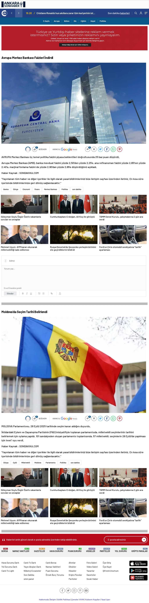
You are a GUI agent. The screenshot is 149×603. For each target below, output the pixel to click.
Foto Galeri (92, 562)
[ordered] (39, 293)
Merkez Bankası (50, 189)
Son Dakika (29, 575)
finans (37, 189)
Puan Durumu (74, 550)
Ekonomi (26, 189)
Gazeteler (39, 550)
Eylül (15, 462)
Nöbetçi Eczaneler (32, 570)
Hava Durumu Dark (10, 562)
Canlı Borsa (51, 562)
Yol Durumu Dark (9, 566)
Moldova (37, 462)
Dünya (15, 189)
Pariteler (105, 550)
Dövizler (72, 566)
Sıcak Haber (92, 579)
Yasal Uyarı (105, 599)
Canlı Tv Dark (30, 562)
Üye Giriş (107, 562)
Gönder (10, 293)
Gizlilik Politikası (63, 599)
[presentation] (11, 13)
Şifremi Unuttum (110, 570)
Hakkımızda (44, 599)
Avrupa (57, 21)
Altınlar (72, 562)
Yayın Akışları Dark (32, 566)
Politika (103, 21)
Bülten (66, 21)
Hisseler (90, 550)
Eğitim (83, 21)
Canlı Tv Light (7, 570)
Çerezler (74, 599)
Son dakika (119, 13)
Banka (6, 189)
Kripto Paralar (140, 550)
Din (75, 21)
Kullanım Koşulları (92, 599)
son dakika (76, 189)
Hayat (93, 21)
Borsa (4, 550)
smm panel (29, 579)
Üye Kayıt (107, 566)
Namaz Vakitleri (21, 550)
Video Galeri (92, 566)
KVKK (82, 599)
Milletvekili (25, 462)
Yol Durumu (121, 550)
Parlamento (50, 462)
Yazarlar (91, 570)
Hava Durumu (56, 550)
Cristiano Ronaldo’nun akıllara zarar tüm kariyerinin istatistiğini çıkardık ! (66, 13)
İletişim (53, 599)
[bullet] (43, 293)
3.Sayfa (46, 21)
